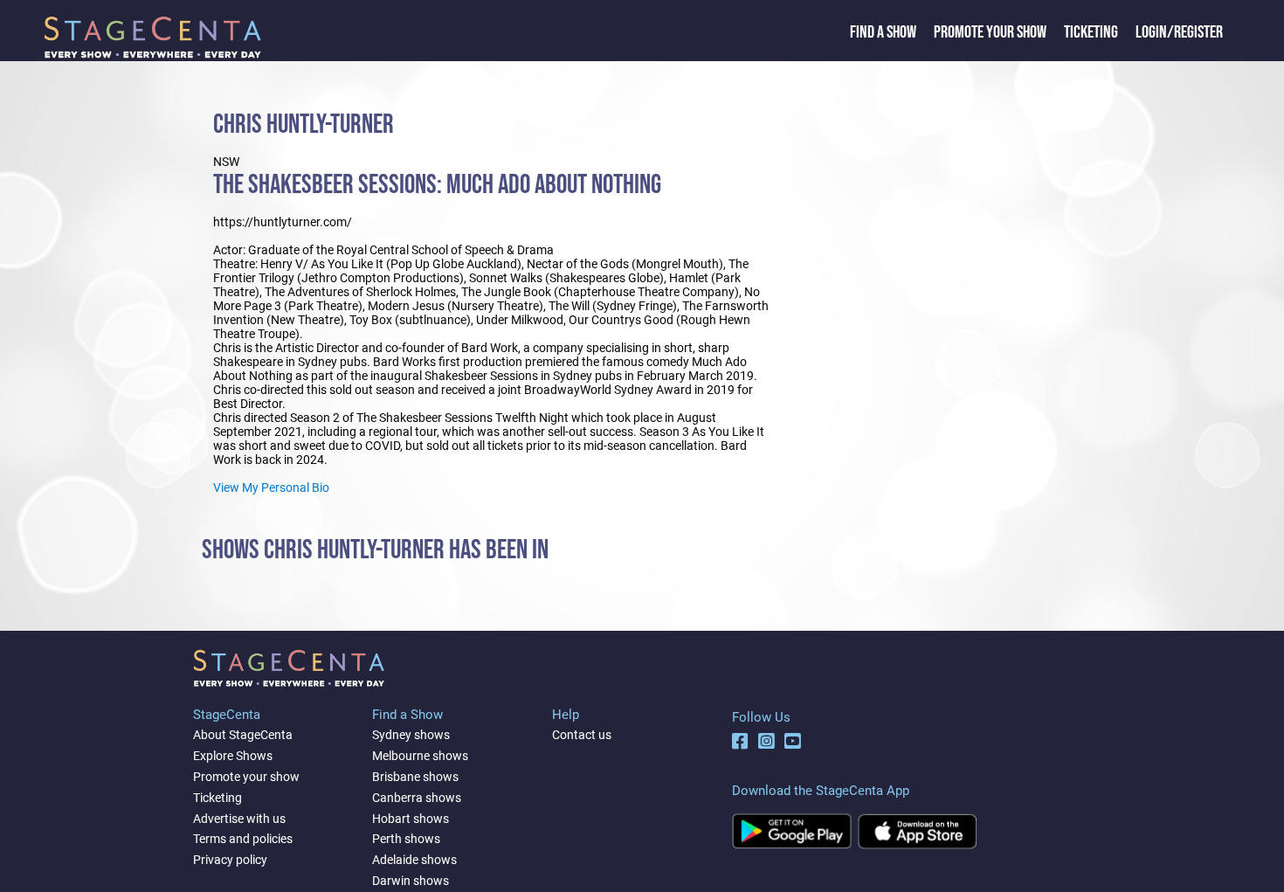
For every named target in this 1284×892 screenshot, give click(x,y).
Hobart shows (410, 819)
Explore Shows (233, 756)
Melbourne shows (420, 756)
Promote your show (246, 777)
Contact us (581, 735)
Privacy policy (230, 860)
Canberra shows (416, 798)
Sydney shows (411, 735)
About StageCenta (243, 735)
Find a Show (883, 32)
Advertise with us (239, 819)
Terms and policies (243, 839)
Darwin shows (410, 881)
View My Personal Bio (271, 487)
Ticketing (1091, 32)
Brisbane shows (415, 777)
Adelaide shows (414, 860)
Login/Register (1179, 32)
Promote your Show (990, 32)
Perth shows (406, 839)
